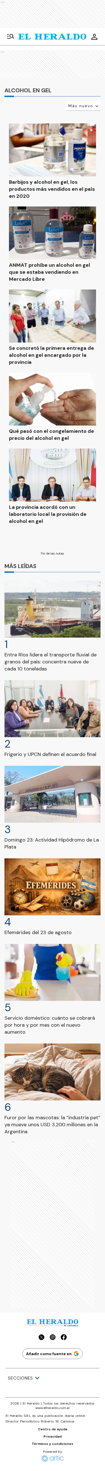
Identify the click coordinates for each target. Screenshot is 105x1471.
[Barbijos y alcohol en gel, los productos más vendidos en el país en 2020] (52, 149)
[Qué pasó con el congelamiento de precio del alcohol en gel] (52, 399)
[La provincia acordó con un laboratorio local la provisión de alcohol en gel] (52, 475)
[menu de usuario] (94, 37)
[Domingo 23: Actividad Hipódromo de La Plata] (52, 794)
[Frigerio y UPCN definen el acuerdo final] (52, 708)
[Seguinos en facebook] (64, 1338)
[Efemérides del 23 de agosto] (52, 886)
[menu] (10, 36)
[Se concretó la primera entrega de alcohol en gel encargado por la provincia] (52, 316)
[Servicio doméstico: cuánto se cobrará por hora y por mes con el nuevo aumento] (52, 972)
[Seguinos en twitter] (41, 1338)
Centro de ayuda (52, 1429)
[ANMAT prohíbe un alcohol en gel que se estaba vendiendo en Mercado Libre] (52, 232)
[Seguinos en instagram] (53, 1338)
